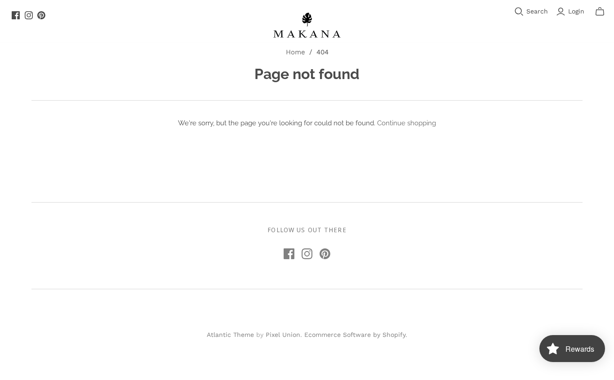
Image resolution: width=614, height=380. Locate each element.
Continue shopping (406, 123)
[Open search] (519, 11)
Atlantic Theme (230, 334)
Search (537, 11)
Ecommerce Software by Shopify (354, 334)
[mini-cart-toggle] (599, 12)
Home (295, 52)
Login (576, 11)
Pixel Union (283, 334)
